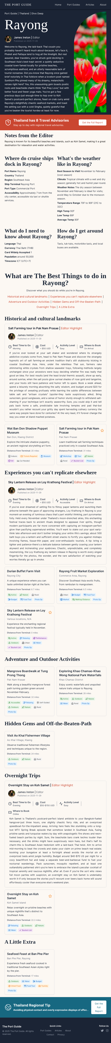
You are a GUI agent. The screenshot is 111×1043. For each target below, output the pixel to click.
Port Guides (73, 4)
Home (58, 4)
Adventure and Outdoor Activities (29, 301)
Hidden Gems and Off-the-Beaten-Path (76, 301)
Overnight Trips (46, 306)
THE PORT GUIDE (18, 4)
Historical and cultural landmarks (27, 296)
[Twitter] (102, 1030)
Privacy (61, 1034)
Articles (90, 4)
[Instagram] (107, 1030)
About (103, 4)
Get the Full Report (92, 122)
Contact (50, 1034)
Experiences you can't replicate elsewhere (76, 296)
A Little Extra (66, 306)
